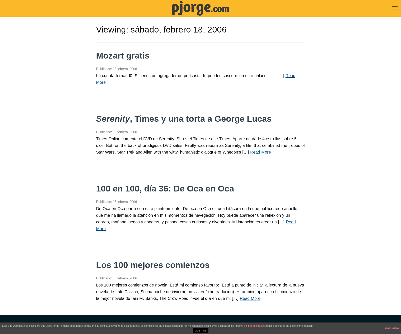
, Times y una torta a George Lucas (184, 119)
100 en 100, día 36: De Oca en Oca (165, 188)
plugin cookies (392, 328)
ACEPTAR (200, 330)
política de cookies (254, 325)
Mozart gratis (123, 55)
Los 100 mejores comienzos (153, 265)
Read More (260, 152)
